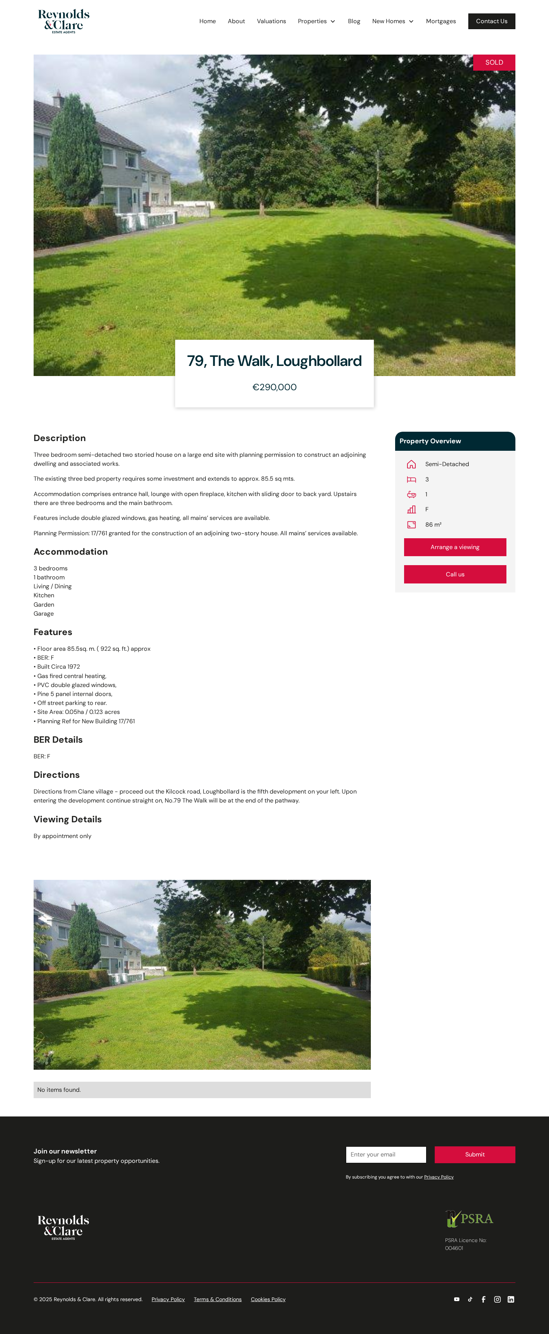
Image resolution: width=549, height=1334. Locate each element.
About (236, 21)
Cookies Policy (268, 1299)
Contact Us (492, 21)
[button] (317, 21)
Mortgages (441, 21)
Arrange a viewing (455, 547)
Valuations (271, 21)
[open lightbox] (202, 975)
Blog (354, 21)
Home (207, 21)
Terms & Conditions (218, 1299)
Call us (455, 574)
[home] (64, 21)
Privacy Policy (168, 1299)
